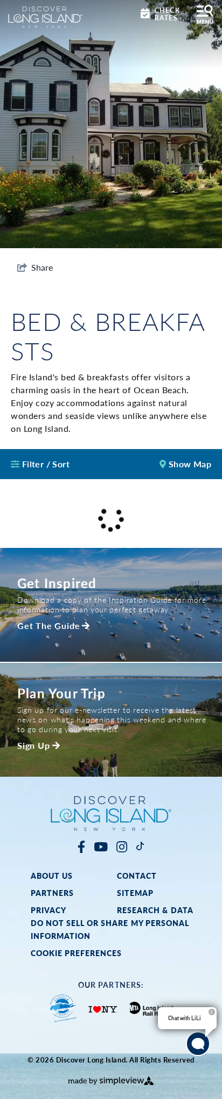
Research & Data (155, 910)
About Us (52, 875)
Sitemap (135, 892)
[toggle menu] (205, 14)
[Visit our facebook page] (81, 846)
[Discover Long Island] (45, 16)
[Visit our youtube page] (101, 846)
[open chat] (198, 1044)
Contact (137, 875)
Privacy (48, 910)
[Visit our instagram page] (121, 846)
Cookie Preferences (76, 953)
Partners (52, 892)
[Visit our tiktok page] (140, 846)
